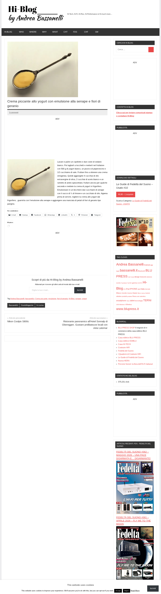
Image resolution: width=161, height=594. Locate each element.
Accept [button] (118, 591)
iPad (127, 289)
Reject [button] (126, 591)
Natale (135, 293)
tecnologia (139, 301)
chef (129, 277)
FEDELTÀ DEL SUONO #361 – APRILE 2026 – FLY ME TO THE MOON (133, 520)
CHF (86, 32)
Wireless (129, 304)
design (137, 277)
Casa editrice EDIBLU (127, 341)
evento (118, 283)
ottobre (119, 296)
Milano (118, 293)
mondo (124, 293)
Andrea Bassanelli (17, 299)
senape (78, 299)
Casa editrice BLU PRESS (129, 338)
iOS (124, 289)
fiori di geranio (62, 299)
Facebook (124, 283)
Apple (117, 271)
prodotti (124, 296)
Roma (134, 296)
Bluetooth (141, 271)
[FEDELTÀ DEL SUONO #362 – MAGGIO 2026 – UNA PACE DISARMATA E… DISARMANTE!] (135, 513)
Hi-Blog (8, 32)
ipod (139, 289)
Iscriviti (80, 290)
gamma (134, 283)
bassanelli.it (29, 299)
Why (44, 32)
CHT (66, 32)
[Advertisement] (57, 137)
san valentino (141, 296)
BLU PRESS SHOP (126, 328)
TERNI (147, 300)
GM (96, 32)
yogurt (84, 299)
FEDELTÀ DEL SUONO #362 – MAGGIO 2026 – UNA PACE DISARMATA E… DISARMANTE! (133, 455)
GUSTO (140, 283)
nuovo (147, 293)
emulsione (52, 299)
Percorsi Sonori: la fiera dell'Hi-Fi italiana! (135, 364)
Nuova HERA (124, 361)
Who (21, 32)
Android (147, 265)
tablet (132, 301)
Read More (135, 591)
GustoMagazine (27, 305)
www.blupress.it (127, 309)
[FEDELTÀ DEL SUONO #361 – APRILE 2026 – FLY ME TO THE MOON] (135, 579)
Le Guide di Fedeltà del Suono (131, 357)
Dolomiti (143, 277)
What (55, 32)
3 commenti (13, 112)
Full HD (129, 283)
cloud (132, 277)
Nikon (139, 293)
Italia (142, 289)
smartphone (121, 300)
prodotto (129, 296)
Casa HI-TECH (124, 344)
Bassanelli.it (13, 305)
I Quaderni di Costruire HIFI (129, 354)
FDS (75, 32)
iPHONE (133, 289)
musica (129, 293)
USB (117, 304)
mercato (147, 289)
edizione (149, 277)
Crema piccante (41, 299)
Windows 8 (122, 304)
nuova (143, 293)
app (151, 265)
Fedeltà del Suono (126, 351)
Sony (128, 300)
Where (33, 32)
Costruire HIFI (124, 348)
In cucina (40, 305)
